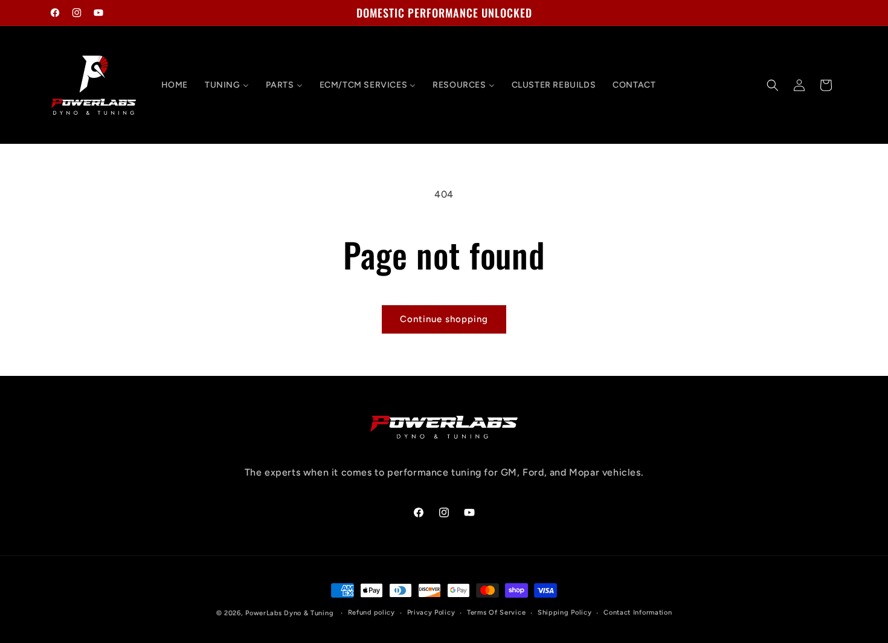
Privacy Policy (431, 612)
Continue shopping (444, 319)
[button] (772, 85)
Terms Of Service (496, 612)
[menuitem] (174, 85)
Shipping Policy (565, 612)
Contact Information (637, 612)
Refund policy (371, 612)
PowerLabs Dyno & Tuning (289, 613)
